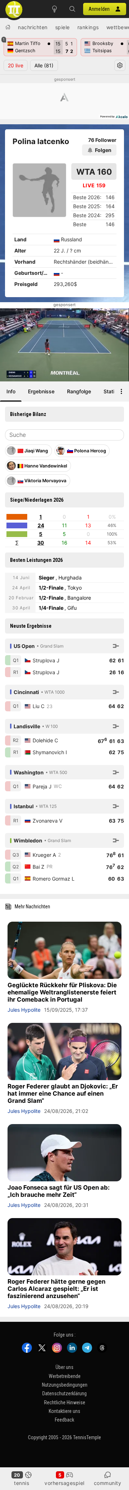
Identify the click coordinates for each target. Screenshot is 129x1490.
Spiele (62, 27)
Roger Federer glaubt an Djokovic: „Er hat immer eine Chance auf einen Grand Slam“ (63, 1093)
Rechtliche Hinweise (64, 1402)
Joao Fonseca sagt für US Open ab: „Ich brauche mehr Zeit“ (59, 1191)
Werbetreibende (65, 1376)
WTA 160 (94, 171)
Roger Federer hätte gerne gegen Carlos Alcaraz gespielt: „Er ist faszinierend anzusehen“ (56, 1288)
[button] (72, 9)
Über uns (64, 1367)
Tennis (21, 1483)
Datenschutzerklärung (64, 1393)
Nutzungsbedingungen (64, 1385)
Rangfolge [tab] (79, 391)
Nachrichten (33, 27)
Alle (43, 65)
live (15, 65)
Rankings (88, 27)
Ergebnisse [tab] (41, 391)
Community (107, 1483)
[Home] (7, 27)
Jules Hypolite (24, 1010)
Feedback (64, 1420)
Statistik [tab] (113, 391)
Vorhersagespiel (64, 1483)
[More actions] (121, 391)
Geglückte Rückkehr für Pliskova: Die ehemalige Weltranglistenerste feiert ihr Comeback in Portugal (62, 992)
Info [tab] (10, 391)
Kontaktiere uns (64, 1411)
